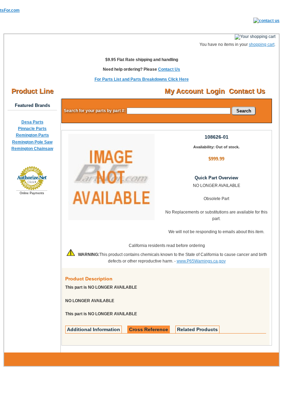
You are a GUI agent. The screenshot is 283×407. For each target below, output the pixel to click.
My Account (184, 91)
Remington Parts (32, 135)
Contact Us (169, 69)
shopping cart (261, 44)
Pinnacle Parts (32, 128)
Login (215, 91)
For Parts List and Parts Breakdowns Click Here (142, 79)
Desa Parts (32, 122)
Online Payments (32, 193)
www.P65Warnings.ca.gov (201, 261)
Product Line (32, 91)
